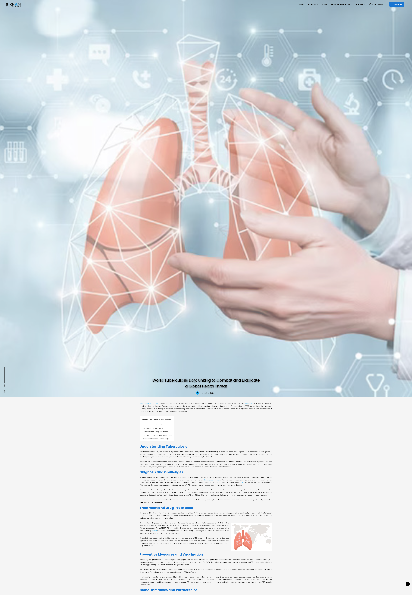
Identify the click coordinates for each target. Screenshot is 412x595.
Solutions (311, 4)
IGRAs (243, 482)
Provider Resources (340, 4)
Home (301, 4)
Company (358, 4)
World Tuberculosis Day (149, 404)
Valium (154, 531)
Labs (324, 4)
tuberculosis (249, 404)
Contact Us (397, 4)
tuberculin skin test (211, 480)
